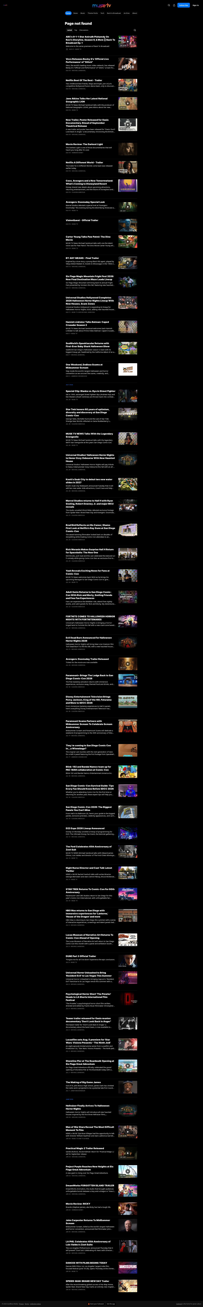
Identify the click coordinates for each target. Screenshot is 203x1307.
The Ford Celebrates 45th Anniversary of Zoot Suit (89, 848)
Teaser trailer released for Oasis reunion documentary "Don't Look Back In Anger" (88, 1020)
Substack (179, 1304)
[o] (127, 41)
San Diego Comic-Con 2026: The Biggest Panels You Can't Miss (89, 808)
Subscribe (183, 5)
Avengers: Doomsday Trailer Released (87, 659)
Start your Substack (97, 1304)
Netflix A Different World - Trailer (84, 162)
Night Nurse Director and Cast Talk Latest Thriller (89, 869)
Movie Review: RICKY (78, 1203)
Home (68, 13)
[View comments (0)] (82, 52)
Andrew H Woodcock (79, 376)
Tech (102, 13)
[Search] (169, 5)
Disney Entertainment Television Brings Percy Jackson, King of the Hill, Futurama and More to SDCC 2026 (88, 699)
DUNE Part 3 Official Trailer (81, 956)
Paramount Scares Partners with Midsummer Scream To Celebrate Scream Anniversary (89, 724)
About (134, 13)
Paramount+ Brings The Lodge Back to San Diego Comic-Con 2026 (89, 677)
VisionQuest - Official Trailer (82, 220)
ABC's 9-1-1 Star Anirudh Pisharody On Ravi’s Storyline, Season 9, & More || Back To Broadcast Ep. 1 (90, 39)
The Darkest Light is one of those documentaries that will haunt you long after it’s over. (89, 148)
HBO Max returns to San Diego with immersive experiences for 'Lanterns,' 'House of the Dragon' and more (87, 913)
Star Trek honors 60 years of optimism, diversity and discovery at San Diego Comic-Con (87, 412)
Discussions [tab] (83, 30)
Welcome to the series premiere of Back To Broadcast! (87, 46)
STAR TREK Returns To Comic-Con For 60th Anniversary (90, 891)
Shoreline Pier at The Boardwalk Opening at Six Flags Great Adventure (90, 1062)
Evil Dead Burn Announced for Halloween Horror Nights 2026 (89, 639)
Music (82, 13)
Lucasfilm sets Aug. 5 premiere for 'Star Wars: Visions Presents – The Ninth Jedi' (88, 1041)
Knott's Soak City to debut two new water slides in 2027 (89, 481)
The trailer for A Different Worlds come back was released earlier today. (89, 167)
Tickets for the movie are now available (81, 662)
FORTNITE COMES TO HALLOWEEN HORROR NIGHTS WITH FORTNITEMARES (90, 618)
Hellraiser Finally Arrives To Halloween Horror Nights (87, 1107)
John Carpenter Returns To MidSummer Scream (88, 1222)
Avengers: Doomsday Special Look (85, 202)
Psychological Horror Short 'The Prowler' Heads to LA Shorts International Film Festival (88, 997)
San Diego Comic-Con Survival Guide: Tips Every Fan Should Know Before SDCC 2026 (90, 787)
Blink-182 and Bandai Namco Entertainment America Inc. (89, 773)
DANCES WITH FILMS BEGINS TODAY (86, 1263)
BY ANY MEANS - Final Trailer (82, 258)
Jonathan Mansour (78, 1091)
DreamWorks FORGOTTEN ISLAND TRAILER (90, 1185)
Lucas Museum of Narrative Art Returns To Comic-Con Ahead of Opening (89, 936)
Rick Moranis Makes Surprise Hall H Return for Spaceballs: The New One (90, 551)
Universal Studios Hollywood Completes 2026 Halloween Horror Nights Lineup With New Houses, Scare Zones (90, 300)
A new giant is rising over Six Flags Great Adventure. (87, 1173)
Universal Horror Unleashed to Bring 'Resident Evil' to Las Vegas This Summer (89, 974)
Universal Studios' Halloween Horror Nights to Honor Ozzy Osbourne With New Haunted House (90, 458)
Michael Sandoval (79, 70)
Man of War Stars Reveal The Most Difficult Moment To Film (90, 1128)
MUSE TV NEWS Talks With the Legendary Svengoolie (89, 435)
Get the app (111, 1304)
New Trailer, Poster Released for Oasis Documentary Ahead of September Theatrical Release (87, 123)
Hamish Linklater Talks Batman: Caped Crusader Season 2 (87, 323)
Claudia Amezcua (78, 192)
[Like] (67, 52)
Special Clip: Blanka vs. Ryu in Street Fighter (90, 391)
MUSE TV (78, 49)
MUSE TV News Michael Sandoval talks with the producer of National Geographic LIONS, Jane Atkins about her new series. (90, 106)
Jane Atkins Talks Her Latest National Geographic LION (87, 100)
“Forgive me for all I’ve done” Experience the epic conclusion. (90, 959)
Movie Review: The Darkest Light (84, 144)
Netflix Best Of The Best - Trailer (84, 80)
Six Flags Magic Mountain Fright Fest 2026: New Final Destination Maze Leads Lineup (90, 278)
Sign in (196, 5)
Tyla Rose (85, 1138)
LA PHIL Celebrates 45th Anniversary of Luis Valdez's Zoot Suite (88, 1243)
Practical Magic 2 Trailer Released (85, 1148)
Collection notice (35, 1304)
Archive (127, 13)
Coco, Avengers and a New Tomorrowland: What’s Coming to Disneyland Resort (89, 182)
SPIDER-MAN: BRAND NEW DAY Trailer (87, 1281)
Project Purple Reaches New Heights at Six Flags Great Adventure (89, 1168)
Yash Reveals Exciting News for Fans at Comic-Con (88, 572)
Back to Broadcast (114, 13)
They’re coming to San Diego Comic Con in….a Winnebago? (88, 747)
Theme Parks (93, 13)
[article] (101, 44)
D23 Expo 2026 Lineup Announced (85, 828)
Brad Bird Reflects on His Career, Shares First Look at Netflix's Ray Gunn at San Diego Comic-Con (90, 528)
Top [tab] (75, 30)
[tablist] (78, 30)
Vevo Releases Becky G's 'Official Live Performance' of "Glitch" (87, 60)
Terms (27, 1304)
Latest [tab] (69, 30)
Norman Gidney (77, 153)
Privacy (21, 1304)
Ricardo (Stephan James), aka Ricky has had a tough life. (88, 1207)
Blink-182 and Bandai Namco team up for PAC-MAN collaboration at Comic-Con (88, 768)
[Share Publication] (174, 5)
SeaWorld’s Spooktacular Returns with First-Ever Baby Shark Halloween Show (88, 345)
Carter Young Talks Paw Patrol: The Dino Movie (88, 238)
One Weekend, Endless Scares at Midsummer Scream (84, 366)
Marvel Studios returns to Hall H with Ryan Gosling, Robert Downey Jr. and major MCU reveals (90, 503)
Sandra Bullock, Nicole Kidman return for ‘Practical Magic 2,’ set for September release (90, 1152)
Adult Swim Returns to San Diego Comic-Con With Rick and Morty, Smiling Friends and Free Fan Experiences (89, 595)
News (75, 13)
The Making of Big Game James (83, 1082)
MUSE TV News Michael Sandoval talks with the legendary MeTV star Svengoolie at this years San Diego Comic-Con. (89, 441)
